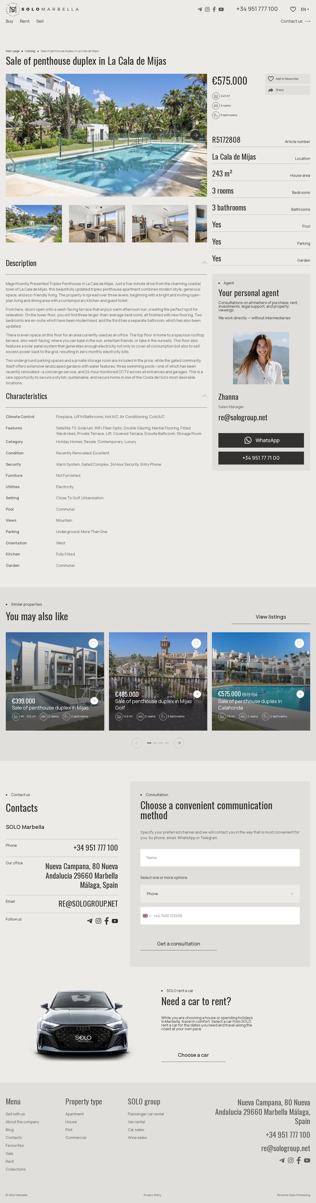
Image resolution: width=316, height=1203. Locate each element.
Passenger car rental (146, 1113)
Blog (10, 1129)
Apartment (74, 1113)
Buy (9, 21)
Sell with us (15, 1113)
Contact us (292, 21)
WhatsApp (268, 440)
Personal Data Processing (293, 1195)
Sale (9, 1153)
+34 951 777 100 (257, 9)
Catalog (30, 51)
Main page (12, 51)
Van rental (136, 1121)
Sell (40, 21)
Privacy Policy (152, 1195)
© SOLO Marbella (17, 1195)
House (71, 1121)
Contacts (14, 1137)
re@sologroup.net (242, 416)
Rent (25, 21)
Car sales (136, 1129)
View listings (271, 616)
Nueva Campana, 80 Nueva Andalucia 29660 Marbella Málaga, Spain (262, 1111)
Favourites (15, 1145)
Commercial (75, 1137)
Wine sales (137, 1137)
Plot (68, 1129)
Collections (16, 1169)
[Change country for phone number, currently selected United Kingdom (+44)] (146, 915)
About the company (22, 1121)
